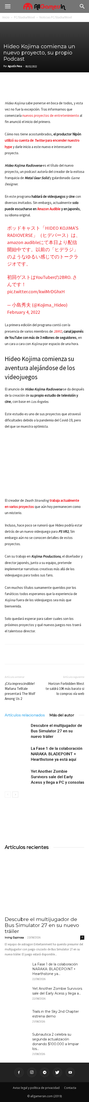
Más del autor (61, 715)
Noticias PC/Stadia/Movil (55, 17)
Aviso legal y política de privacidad (36, 1088)
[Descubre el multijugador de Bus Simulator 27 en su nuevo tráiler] (16, 731)
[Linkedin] (31, 89)
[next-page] (15, 795)
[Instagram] (32, 1072)
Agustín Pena (15, 66)
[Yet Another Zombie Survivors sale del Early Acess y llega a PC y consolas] (16, 777)
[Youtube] (70, 1072)
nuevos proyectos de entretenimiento (50, 115)
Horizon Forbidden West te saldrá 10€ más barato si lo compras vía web (65, 688)
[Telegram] (53, 89)
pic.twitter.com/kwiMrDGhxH (36, 291)
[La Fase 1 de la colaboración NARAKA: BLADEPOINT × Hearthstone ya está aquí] (16, 754)
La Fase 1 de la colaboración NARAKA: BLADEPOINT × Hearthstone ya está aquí (56, 754)
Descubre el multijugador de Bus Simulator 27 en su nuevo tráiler (56, 731)
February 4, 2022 (23, 312)
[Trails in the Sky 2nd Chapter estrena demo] (16, 1017)
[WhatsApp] (42, 89)
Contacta (70, 1088)
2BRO (58, 331)
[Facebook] (9, 89)
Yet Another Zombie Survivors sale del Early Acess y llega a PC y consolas (57, 777)
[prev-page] (8, 795)
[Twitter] (20, 89)
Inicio (5, 17)
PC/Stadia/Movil (24, 17)
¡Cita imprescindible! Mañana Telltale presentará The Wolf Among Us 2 (20, 691)
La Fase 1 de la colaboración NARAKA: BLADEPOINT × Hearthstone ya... (55, 969)
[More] (64, 89)
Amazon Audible (49, 209)
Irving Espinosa (14, 937)
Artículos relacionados (25, 715)
